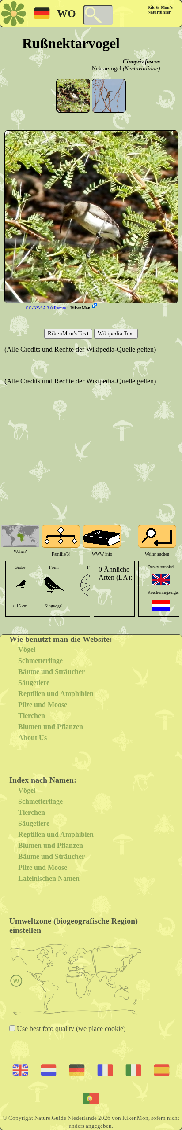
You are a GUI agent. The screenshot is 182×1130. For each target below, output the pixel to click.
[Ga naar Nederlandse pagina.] (161, 605)
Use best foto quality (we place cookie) (70, 1028)
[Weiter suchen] (157, 536)
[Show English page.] (161, 579)
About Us (32, 737)
